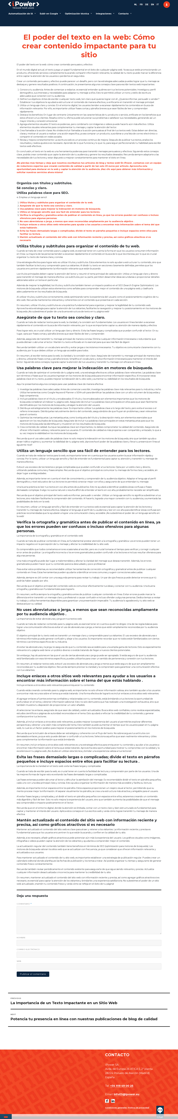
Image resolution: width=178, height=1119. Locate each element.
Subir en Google (49, 13)
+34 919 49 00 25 (121, 1085)
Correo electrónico (28, 949)
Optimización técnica (77, 13)
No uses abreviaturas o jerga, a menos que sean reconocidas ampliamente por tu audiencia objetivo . (77, 221)
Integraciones (103, 13)
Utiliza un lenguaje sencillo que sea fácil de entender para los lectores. (60, 212)
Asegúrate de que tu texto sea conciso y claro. (46, 205)
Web (19, 961)
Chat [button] (160, 1117)
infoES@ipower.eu (126, 1094)
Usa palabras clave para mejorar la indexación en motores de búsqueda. (60, 209)
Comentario (24, 904)
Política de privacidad (138, 1108)
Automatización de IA (20, 13)
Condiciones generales (116, 1108)
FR (141, 4)
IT (158, 4)
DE (146, 4)
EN (152, 4)
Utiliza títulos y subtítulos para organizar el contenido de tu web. (56, 202)
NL (135, 4)
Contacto (123, 13)
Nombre (21, 938)
